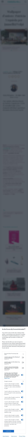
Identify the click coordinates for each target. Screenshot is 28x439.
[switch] (22, 357)
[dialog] (14, 383)
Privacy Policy (22, 436)
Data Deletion (6, 436)
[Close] (25, 329)
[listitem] (14, 354)
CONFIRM (8, 431)
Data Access (14, 436)
